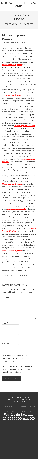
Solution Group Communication (22, 409)
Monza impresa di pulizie (18, 43)
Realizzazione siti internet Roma (19, 411)
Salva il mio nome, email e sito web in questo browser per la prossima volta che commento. (17, 358)
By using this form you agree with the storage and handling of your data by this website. (17, 369)
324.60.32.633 (26, 24)
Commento (7, 297)
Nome (5, 323)
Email (5, 333)
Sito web (5, 343)
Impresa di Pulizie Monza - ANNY (19, 4)
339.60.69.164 (11, 24)
